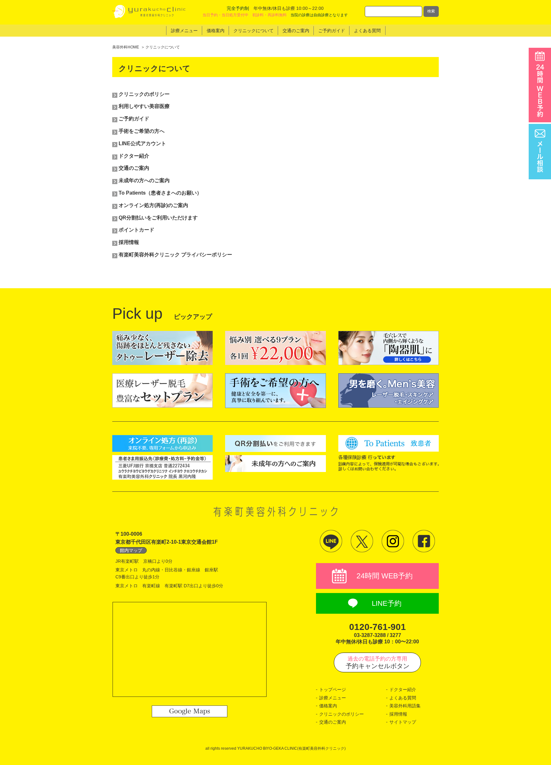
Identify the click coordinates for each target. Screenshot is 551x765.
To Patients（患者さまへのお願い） (160, 193)
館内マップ (131, 550)
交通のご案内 (134, 168)
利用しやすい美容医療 (144, 106)
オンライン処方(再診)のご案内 (153, 205)
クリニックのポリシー (144, 94)
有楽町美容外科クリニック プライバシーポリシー (175, 254)
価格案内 (328, 705)
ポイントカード (136, 229)
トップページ (332, 689)
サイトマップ (402, 722)
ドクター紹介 (134, 156)
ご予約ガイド (134, 118)
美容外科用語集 (405, 705)
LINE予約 (386, 603)
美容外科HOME (125, 47)
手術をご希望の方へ (142, 131)
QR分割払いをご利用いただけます (158, 217)
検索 (431, 11)
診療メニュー (332, 697)
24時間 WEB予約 (384, 576)
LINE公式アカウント (142, 143)
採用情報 (129, 242)
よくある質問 (402, 697)
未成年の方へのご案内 (144, 180)
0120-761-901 (377, 627)
